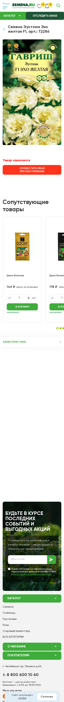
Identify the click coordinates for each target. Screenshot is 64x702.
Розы (6, 625)
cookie (22, 698)
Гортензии (10, 619)
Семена (8, 607)
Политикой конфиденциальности (32, 574)
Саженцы (9, 613)
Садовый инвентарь (16, 631)
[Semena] (23, 5)
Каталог (10, 15)
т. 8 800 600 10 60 (21, 675)
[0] (39, 6)
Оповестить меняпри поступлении (32, 170)
